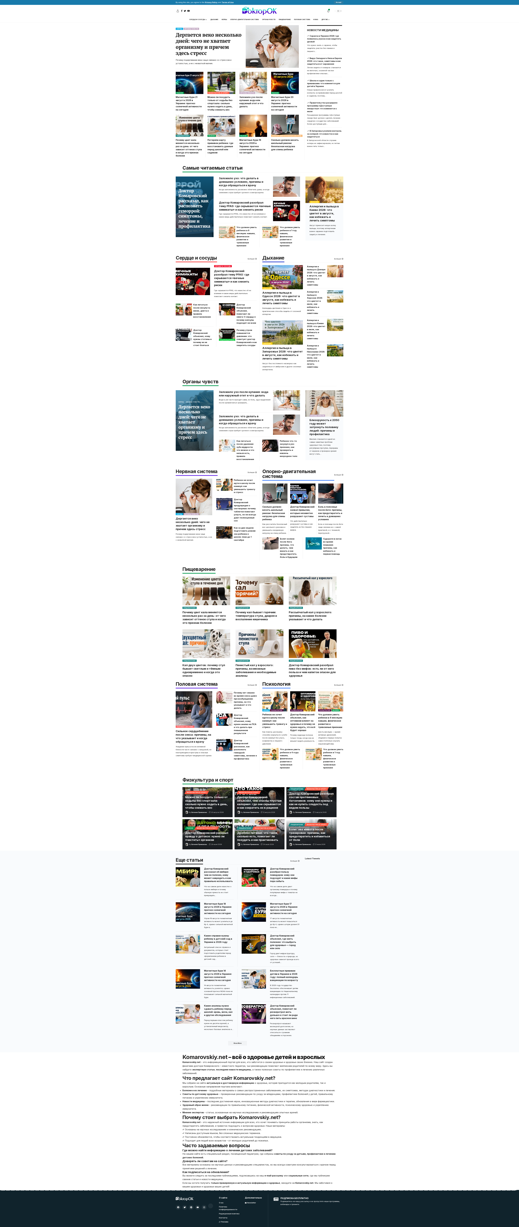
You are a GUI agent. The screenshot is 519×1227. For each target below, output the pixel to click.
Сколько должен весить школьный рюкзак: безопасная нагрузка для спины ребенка (273, 513)
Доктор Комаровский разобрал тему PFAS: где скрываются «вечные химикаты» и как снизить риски (245, 206)
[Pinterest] (191, 1207)
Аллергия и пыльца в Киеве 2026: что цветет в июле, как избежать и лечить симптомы (316, 329)
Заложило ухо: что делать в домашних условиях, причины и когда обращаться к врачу (241, 182)
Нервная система (197, 471)
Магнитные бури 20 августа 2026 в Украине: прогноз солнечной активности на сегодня (284, 103)
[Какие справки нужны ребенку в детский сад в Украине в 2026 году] (188, 944)
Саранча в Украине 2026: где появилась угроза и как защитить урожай (324, 39)
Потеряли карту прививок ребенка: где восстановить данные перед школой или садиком (220, 146)
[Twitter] (184, 1207)
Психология (276, 684)
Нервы (179, 29)
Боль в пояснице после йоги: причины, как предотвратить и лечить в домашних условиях (330, 513)
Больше (251, 259)
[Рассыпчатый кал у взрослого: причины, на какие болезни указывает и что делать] (313, 590)
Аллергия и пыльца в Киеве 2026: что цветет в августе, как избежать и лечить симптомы (324, 213)
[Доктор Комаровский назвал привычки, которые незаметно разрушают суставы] (302, 494)
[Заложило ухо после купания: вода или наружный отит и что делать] (253, 83)
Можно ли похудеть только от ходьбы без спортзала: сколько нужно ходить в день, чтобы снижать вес (219, 103)
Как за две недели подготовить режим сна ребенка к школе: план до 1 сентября (244, 534)
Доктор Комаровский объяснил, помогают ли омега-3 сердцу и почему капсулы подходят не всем (246, 313)
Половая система (186, 186)
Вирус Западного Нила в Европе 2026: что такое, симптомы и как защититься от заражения (324, 61)
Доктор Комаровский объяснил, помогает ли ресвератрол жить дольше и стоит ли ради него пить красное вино (284, 1012)
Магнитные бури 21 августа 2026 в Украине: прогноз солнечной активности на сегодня (189, 103)
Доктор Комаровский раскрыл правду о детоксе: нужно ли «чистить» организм (206, 836)
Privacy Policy (211, 2)
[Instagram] (204, 1207)
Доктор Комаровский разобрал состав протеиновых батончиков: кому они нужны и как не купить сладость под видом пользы (311, 800)
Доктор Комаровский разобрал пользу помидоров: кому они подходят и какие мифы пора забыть (283, 875)
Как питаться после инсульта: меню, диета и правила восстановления (202, 310)
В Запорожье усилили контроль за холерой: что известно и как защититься (324, 134)
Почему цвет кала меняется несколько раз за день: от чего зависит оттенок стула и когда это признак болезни (204, 617)
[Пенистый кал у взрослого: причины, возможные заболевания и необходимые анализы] (259, 643)
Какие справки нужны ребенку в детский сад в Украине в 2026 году (218, 938)
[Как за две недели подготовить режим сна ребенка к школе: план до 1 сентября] (224, 532)
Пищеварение (183, 136)
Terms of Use (228, 2)
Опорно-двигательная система (287, 136)
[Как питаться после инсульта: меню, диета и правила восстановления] (184, 309)
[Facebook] (178, 1207)
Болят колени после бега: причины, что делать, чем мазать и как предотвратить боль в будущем (288, 547)
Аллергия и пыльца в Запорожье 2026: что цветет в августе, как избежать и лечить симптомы (282, 353)
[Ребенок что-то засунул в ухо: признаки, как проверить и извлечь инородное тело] (270, 446)
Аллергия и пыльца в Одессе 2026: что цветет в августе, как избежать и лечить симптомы (281, 298)
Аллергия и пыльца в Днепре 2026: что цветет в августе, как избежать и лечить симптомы (316, 275)
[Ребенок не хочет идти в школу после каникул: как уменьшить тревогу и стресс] (224, 485)
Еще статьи (189, 860)
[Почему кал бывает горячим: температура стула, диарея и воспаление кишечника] (259, 590)
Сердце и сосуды (196, 258)
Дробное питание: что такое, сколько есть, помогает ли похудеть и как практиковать (257, 836)
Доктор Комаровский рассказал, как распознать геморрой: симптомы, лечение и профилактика (194, 208)
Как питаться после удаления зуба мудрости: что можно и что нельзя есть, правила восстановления (245, 450)
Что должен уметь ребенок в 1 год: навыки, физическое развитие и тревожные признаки (290, 236)
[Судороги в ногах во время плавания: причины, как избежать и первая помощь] (314, 543)
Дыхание (314, 202)
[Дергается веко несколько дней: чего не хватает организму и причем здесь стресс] (272, 46)
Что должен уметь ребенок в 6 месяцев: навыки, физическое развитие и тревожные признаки (247, 236)
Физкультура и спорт (218, 93)
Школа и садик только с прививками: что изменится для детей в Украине (323, 83)
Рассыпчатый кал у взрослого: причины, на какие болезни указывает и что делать (310, 616)
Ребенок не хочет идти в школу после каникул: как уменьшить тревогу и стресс (244, 486)
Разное (180, 93)
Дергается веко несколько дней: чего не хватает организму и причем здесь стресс (208, 44)
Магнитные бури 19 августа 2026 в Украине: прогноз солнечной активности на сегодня (252, 146)
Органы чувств (191, 29)
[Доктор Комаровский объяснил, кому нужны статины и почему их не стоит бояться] (184, 335)
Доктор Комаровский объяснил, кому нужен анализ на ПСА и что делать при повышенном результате (245, 724)
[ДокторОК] (259, 11)
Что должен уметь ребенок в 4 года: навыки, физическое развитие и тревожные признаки (290, 758)
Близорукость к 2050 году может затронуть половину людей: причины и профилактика (324, 427)
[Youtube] (197, 1207)
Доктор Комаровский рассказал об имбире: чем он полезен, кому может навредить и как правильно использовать (218, 875)
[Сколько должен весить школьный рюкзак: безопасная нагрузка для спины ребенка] (285, 126)
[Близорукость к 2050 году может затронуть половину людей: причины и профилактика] (324, 403)
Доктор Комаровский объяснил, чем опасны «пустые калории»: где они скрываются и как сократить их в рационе (259, 802)
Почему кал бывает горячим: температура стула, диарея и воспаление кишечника (256, 616)
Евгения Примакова (199, 812)
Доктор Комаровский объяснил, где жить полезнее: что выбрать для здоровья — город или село (283, 942)
